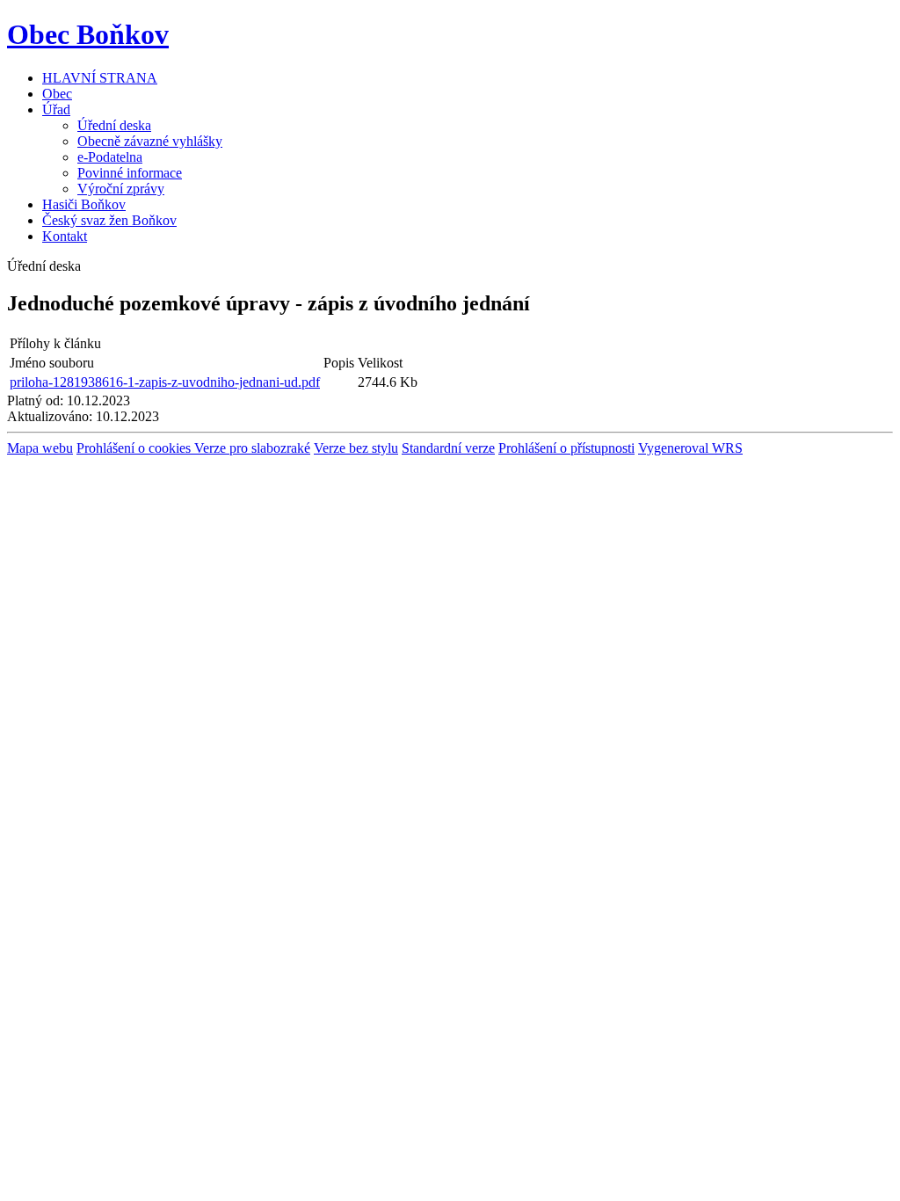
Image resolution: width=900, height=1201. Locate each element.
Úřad (56, 109)
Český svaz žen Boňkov (109, 220)
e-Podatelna (109, 156)
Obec (57, 93)
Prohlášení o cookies (135, 447)
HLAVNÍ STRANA (99, 77)
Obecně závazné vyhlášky (149, 141)
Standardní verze (448, 447)
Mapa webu (40, 447)
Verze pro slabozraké (252, 447)
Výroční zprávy (120, 188)
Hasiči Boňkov (84, 204)
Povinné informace (129, 172)
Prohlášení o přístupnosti (566, 447)
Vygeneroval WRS (690, 447)
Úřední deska (114, 125)
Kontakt (64, 236)
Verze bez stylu (356, 447)
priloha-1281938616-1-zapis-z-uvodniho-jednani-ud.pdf (165, 382)
